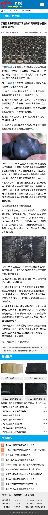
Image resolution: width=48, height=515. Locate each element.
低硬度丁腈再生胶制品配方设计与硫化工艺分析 (26, 450)
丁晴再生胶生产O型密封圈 (12, 420)
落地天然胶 (6, 504)
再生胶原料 (10, 342)
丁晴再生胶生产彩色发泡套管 (13, 432)
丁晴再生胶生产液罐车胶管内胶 (14, 407)
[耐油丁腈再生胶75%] (36, 375)
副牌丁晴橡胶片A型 (12, 378)
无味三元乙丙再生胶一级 (36, 399)
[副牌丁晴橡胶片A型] (12, 375)
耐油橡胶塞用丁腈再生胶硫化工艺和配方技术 (22, 351)
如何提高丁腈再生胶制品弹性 (18, 455)
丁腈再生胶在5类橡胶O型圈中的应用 (21, 484)
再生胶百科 (13, 11)
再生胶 (13, 83)
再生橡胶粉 (6, 500)
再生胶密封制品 (23, 342)
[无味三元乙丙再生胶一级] (36, 396)
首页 (5, 11)
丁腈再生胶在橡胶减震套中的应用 (20, 489)
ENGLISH (17, 500)
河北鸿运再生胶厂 (11, 4)
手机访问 (17, 504)
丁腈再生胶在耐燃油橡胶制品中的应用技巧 (24, 474)
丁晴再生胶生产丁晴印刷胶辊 (13, 428)
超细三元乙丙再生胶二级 (12, 399)
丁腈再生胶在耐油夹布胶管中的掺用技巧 (23, 469)
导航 (40, 4)
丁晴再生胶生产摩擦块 (10, 416)
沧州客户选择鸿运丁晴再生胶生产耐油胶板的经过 (22, 403)
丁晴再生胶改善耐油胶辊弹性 (13, 411)
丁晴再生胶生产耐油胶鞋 (11, 424)
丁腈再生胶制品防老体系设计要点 (20, 445)
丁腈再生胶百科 (25, 11)
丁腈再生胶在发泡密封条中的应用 (20, 460)
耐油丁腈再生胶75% (36, 378)
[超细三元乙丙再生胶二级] (12, 396)
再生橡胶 (10, 67)
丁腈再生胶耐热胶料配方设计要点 (20, 479)
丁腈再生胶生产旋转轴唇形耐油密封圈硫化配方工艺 (24, 348)
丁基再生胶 (6, 507)
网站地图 (17, 507)
